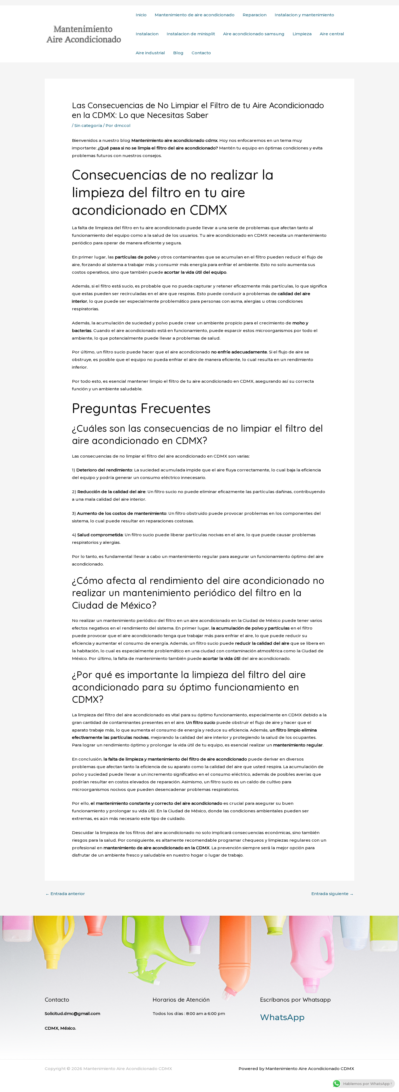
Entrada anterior (65, 893)
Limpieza (302, 33)
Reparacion (255, 14)
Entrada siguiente (332, 893)
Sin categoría (88, 125)
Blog (178, 52)
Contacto (201, 52)
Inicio (141, 14)
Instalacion (147, 33)
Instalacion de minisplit (191, 33)
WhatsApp (282, 1017)
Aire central (332, 33)
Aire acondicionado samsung (253, 33)
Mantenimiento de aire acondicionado (195, 14)
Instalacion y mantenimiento (304, 14)
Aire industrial (150, 52)
